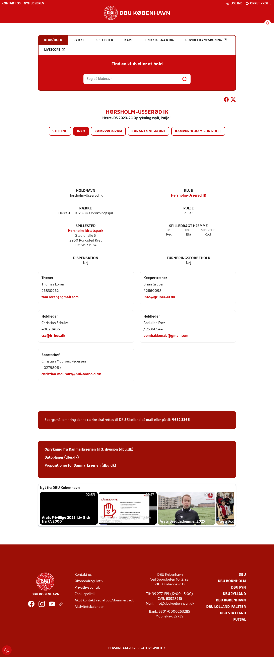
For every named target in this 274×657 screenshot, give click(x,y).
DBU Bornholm (232, 581)
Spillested (85, 226)
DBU (242, 575)
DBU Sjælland (233, 613)
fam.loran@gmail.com (60, 297)
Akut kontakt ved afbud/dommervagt (104, 600)
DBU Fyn (238, 587)
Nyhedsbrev (34, 3)
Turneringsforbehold (188, 258)
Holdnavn (85, 191)
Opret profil (260, 3)
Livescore (52, 50)
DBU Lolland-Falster (226, 607)
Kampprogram (108, 131)
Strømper (207, 230)
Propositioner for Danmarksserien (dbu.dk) (80, 465)
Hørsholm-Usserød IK (188, 195)
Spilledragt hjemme (188, 226)
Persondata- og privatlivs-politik (137, 648)
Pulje (188, 208)
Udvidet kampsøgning (203, 40)
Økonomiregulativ (89, 581)
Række (85, 208)
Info (81, 131)
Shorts (188, 230)
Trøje (169, 230)
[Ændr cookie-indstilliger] (7, 650)
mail (149, 420)
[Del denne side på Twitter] (233, 100)
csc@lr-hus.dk (53, 336)
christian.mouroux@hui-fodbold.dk (71, 374)
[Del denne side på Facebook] (226, 100)
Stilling (60, 131)
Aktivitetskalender (89, 607)
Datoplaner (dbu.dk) (62, 457)
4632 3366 (181, 420)
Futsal (239, 619)
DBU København (231, 600)
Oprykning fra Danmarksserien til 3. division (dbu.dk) (89, 449)
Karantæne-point (148, 131)
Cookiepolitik (85, 594)
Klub (188, 191)
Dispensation (85, 258)
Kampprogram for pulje (198, 131)
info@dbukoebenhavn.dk (174, 603)
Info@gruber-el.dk (159, 297)
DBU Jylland (234, 594)
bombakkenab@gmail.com (165, 336)
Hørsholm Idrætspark (85, 231)
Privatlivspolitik (87, 587)
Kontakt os (11, 3)
